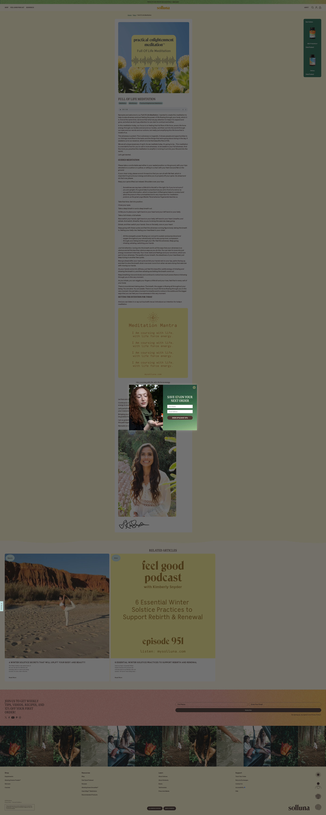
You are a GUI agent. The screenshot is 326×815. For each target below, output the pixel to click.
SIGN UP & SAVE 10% (180, 418)
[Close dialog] (194, 387)
